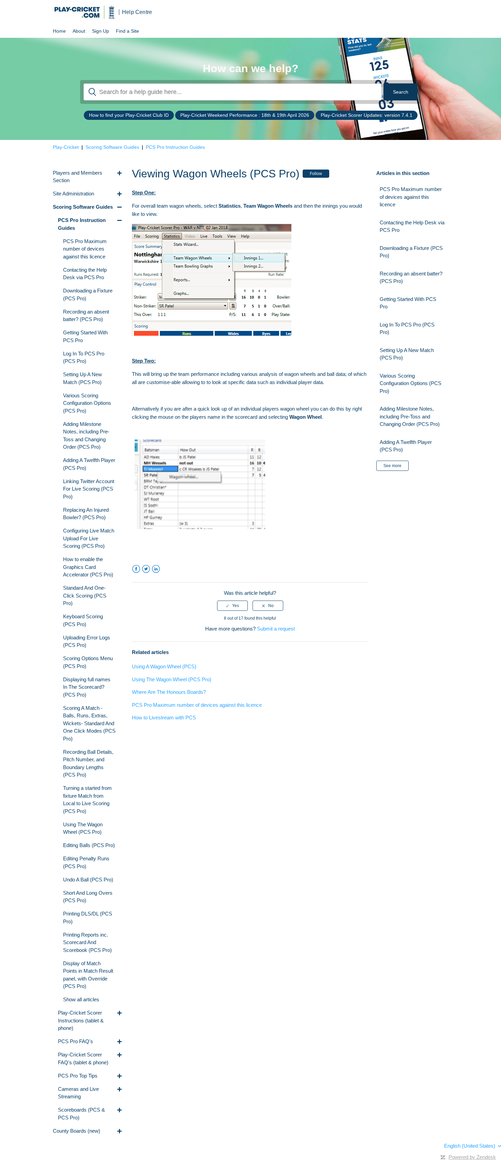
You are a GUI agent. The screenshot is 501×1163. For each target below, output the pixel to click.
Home (59, 31)
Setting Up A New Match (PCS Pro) (407, 354)
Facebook (136, 569)
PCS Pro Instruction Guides (175, 147)
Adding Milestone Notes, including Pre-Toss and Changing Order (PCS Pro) (410, 416)
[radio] (232, 606)
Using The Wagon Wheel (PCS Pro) (171, 679)
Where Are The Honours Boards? (169, 692)
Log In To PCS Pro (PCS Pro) (407, 328)
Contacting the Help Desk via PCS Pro (412, 226)
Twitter (146, 569)
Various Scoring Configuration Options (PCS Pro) (410, 383)
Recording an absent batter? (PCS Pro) (411, 277)
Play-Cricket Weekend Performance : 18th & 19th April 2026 (244, 115)
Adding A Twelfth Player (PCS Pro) (406, 446)
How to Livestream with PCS (164, 717)
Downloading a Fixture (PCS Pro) (411, 252)
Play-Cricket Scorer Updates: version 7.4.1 (366, 115)
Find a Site (127, 31)
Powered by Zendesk (472, 1157)
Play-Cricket (66, 147)
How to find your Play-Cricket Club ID (129, 115)
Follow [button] (316, 173)
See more (392, 465)
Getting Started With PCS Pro (408, 303)
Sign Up (100, 31)
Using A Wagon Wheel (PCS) (164, 666)
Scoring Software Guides (112, 147)
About (79, 31)
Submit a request (276, 629)
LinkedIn (156, 569)
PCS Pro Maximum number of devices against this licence (197, 705)
